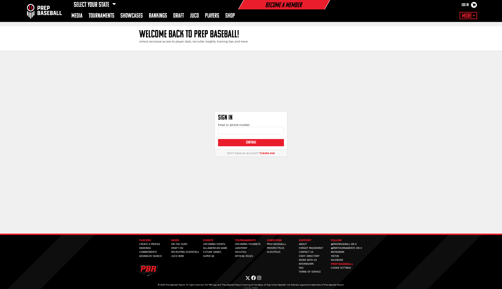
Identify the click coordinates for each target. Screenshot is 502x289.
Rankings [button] (158, 16)
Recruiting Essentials (185, 252)
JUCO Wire (177, 256)
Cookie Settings (341, 267)
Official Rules (244, 256)
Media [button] (77, 16)
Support (305, 240)
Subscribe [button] (274, 240)
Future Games (212, 252)
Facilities (240, 252)
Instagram (337, 252)
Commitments (148, 252)
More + (468, 16)
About (303, 244)
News (175, 240)
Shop (230, 16)
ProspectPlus (275, 248)
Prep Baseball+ (276, 244)
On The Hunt (179, 244)
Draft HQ (177, 248)
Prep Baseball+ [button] (342, 264)
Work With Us (308, 260)
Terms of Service (310, 271)
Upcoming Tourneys (248, 244)
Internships (306, 264)
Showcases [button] (131, 16)
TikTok (335, 256)
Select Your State (92, 5)
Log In (465, 5)
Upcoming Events (214, 244)
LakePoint (241, 248)
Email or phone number (234, 125)
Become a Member (283, 5)
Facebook (337, 260)
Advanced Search (150, 256)
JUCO (194, 16)
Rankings (145, 248)
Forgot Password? (311, 248)
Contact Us (306, 252)
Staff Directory (309, 256)
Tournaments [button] (101, 16)
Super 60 (208, 256)
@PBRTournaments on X (346, 248)
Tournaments (245, 240)
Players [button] (212, 16)
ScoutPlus (273, 252)
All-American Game (215, 248)
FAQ (301, 267)
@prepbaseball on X (344, 244)
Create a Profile (149, 244)
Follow (336, 240)
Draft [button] (178, 16)
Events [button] (208, 240)
